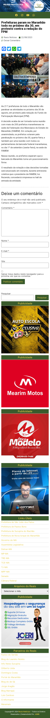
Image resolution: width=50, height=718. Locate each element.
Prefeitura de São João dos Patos (17, 522)
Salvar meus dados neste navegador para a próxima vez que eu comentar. (22, 275)
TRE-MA (5, 558)
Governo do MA (9, 540)
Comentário (7, 208)
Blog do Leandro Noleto (13, 659)
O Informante (7, 699)
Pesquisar (6, 294)
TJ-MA (4, 567)
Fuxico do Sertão (9, 654)
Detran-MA (6, 549)
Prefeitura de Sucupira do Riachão (17, 531)
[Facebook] (16, 15)
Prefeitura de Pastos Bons (13, 526)
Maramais (6, 704)
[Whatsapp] (33, 15)
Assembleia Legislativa (12, 544)
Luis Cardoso (7, 695)
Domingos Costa (9, 672)
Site (3, 261)
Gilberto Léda (8, 668)
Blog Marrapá (7, 690)
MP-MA (4, 553)
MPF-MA (5, 571)
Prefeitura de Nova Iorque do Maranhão (20, 535)
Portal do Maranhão (11, 677)
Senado (5, 576)
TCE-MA (5, 562)
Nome (5, 241)
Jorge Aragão (8, 686)
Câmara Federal (9, 580)
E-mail (5, 251)
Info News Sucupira (10, 663)
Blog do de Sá (8, 681)
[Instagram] (22, 15)
